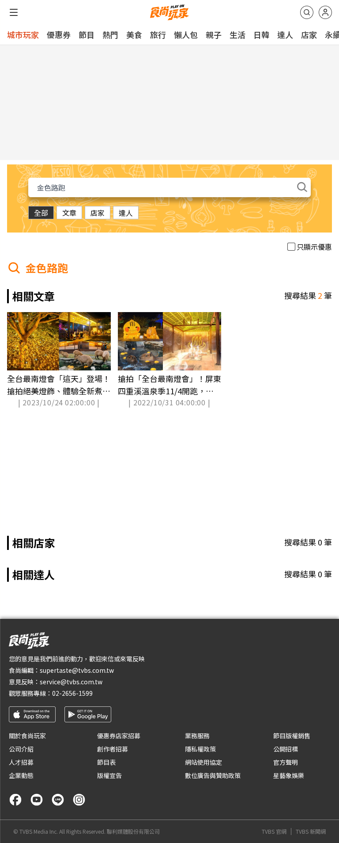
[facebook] (15, 799)
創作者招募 (112, 748)
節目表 (106, 762)
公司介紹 (21, 748)
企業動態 (21, 775)
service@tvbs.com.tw (71, 681)
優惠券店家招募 (118, 735)
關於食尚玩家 (27, 735)
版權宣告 (109, 775)
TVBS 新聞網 (311, 831)
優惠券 (59, 34)
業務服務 (197, 735)
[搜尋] (306, 12)
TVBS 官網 (274, 831)
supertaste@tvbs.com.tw (77, 670)
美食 (134, 34)
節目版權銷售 (291, 735)
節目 (86, 34)
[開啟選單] (13, 12)
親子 (214, 34)
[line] (57, 799)
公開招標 (285, 748)
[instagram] (79, 799)
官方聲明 (285, 762)
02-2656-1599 (72, 693)
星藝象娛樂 (288, 775)
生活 (237, 34)
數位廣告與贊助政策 (213, 775)
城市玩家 (23, 34)
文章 (69, 212)
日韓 (261, 34)
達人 (285, 34)
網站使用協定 (203, 762)
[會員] (325, 12)
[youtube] (36, 799)
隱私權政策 (200, 748)
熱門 (110, 34)
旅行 (158, 34)
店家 (309, 34)
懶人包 (186, 34)
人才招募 (21, 762)
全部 (41, 212)
